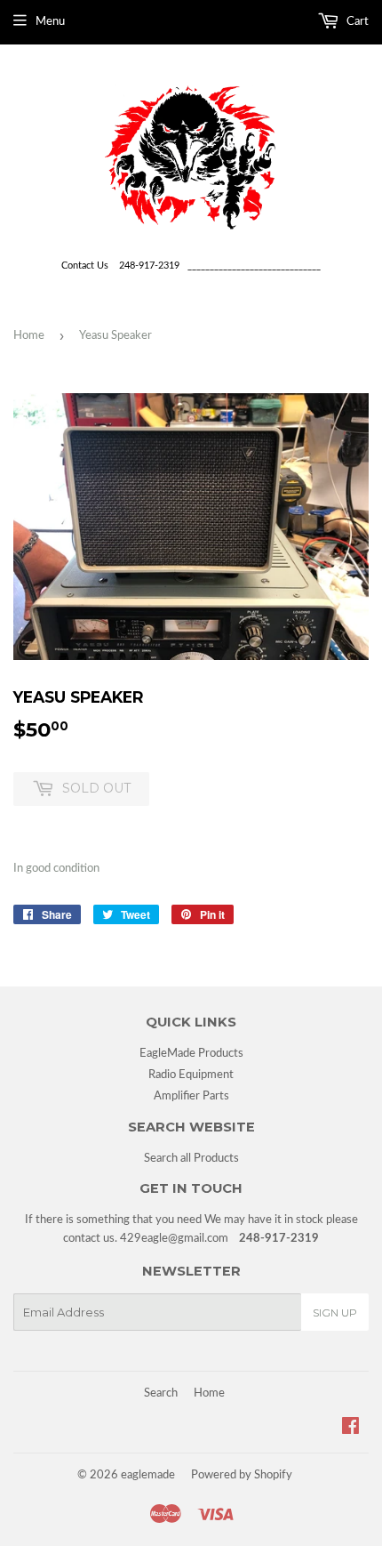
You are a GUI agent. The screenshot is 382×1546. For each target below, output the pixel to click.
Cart (356, 22)
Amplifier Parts (191, 1096)
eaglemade (148, 1475)
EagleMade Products (191, 1053)
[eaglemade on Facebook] (350, 1429)
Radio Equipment (191, 1075)
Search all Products (191, 1158)
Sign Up (335, 1312)
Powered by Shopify (241, 1475)
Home (28, 336)
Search (161, 1393)
